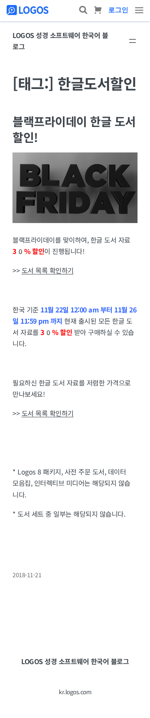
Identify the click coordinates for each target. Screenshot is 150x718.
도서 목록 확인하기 (48, 270)
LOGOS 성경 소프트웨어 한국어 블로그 (75, 661)
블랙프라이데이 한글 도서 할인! (74, 129)
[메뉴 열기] (133, 41)
